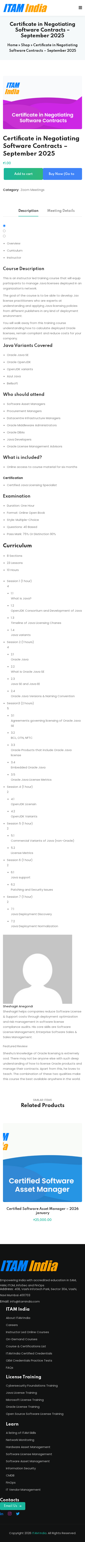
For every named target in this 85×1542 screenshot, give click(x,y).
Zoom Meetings (32, 190)
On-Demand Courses (21, 1339)
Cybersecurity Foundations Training (32, 1385)
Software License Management (29, 1454)
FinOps (11, 1482)
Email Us (10, 1506)
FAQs (9, 1367)
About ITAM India (18, 1318)
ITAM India (39, 1533)
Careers (12, 1325)
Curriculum (15, 250)
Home (12, 45)
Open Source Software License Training (34, 1414)
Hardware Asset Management (28, 1447)
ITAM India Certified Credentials (29, 1353)
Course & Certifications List (26, 1346)
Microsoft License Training (25, 1400)
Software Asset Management (28, 1461)
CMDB (10, 1475)
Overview (13, 243)
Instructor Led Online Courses (27, 1332)
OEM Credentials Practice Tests (29, 1360)
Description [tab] (28, 211)
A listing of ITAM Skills (21, 1433)
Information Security (21, 1468)
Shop (25, 45)
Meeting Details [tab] (61, 211)
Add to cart (23, 174)
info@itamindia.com (25, 1301)
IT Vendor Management (23, 1490)
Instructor (14, 257)
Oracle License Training (23, 1407)
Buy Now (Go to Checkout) (61, 176)
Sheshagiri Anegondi (18, 1006)
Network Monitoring (20, 1440)
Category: (11, 190)
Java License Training (21, 1393)
